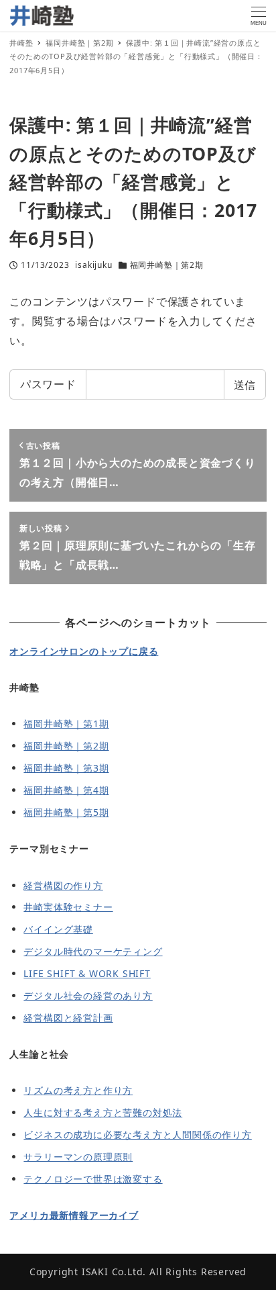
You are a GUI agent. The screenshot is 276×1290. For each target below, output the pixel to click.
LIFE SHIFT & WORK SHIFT (86, 973)
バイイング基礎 (58, 929)
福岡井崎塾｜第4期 (66, 790)
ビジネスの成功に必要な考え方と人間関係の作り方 (137, 1134)
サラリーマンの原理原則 (78, 1156)
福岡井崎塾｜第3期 (66, 768)
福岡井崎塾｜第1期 (66, 723)
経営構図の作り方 (62, 885)
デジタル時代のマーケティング (92, 951)
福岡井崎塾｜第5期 (66, 812)
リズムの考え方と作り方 (78, 1090)
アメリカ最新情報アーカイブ (73, 1215)
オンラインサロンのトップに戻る (83, 651)
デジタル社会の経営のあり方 (87, 995)
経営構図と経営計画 (68, 1017)
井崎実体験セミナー (68, 907)
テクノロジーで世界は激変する (92, 1178)
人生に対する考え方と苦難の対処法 (102, 1112)
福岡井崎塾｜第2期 (167, 265)
